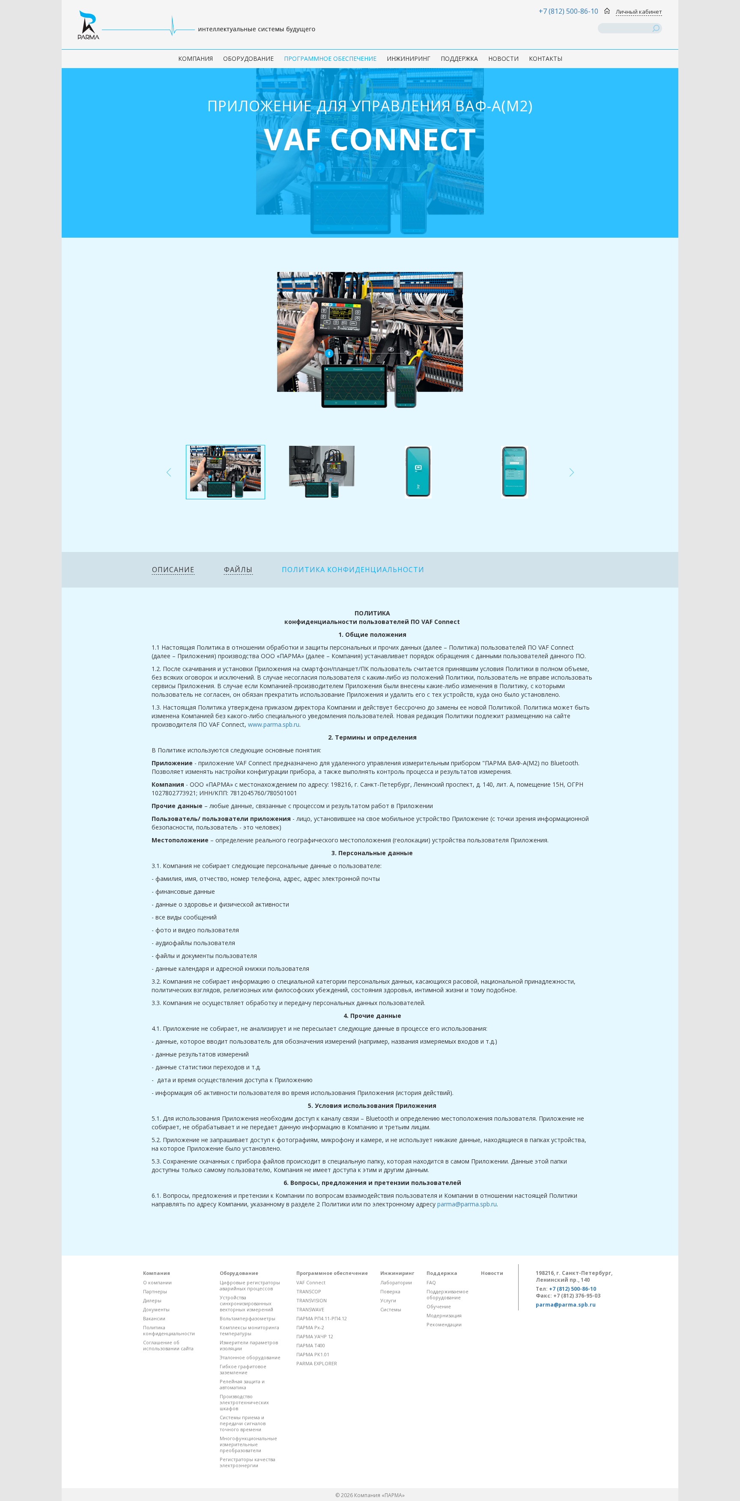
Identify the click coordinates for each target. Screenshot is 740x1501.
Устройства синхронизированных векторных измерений (246, 1303)
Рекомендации (444, 1324)
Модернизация (444, 1315)
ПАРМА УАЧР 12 (314, 1336)
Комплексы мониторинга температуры (249, 1330)
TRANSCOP (308, 1291)
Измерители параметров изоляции (249, 1345)
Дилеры (152, 1300)
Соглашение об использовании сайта (168, 1345)
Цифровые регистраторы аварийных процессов (250, 1285)
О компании (157, 1282)
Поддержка (459, 58)
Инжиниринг (408, 58)
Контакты (545, 58)
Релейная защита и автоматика (242, 1384)
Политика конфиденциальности (353, 569)
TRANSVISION (311, 1300)
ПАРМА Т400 (310, 1345)
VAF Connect (310, 1282)
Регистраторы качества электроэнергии (247, 1462)
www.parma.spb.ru (273, 724)
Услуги (388, 1300)
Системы (390, 1309)
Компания (195, 58)
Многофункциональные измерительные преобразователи (248, 1444)
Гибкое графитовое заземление (243, 1369)
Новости (503, 58)
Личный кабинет (639, 11)
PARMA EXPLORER (316, 1363)
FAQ (431, 1282)
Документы (156, 1309)
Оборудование (248, 58)
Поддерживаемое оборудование (447, 1294)
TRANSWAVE (310, 1309)
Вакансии (154, 1318)
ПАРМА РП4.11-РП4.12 (321, 1318)
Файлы (238, 569)
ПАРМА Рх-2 (310, 1327)
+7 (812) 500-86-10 (568, 11)
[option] (225, 472)
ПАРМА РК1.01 (312, 1354)
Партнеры (155, 1291)
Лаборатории (396, 1282)
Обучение (439, 1306)
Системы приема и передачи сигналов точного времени (243, 1423)
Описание (173, 569)
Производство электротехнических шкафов (244, 1402)
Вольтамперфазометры (247, 1318)
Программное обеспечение (330, 58)
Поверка (390, 1291)
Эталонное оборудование (250, 1357)
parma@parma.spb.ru (467, 1204)
